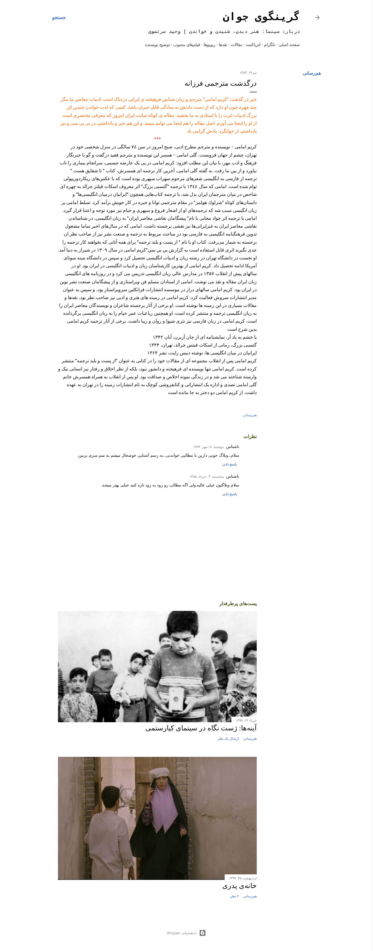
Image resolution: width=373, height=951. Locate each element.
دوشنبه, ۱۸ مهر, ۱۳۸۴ (208, 446)
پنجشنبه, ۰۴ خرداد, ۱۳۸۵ (206, 476)
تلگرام (269, 44)
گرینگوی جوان (261, 17)
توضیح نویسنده (157, 44)
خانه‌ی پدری (239, 886)
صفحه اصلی (289, 44)
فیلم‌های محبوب (186, 44)
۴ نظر (234, 896)
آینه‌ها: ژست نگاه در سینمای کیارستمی (201, 728)
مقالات (236, 44)
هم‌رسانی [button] (312, 73)
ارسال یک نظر (228, 738)
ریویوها (209, 44)
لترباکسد (253, 44)
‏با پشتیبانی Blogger (182, 933)
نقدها (223, 44)
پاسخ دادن (229, 464)
